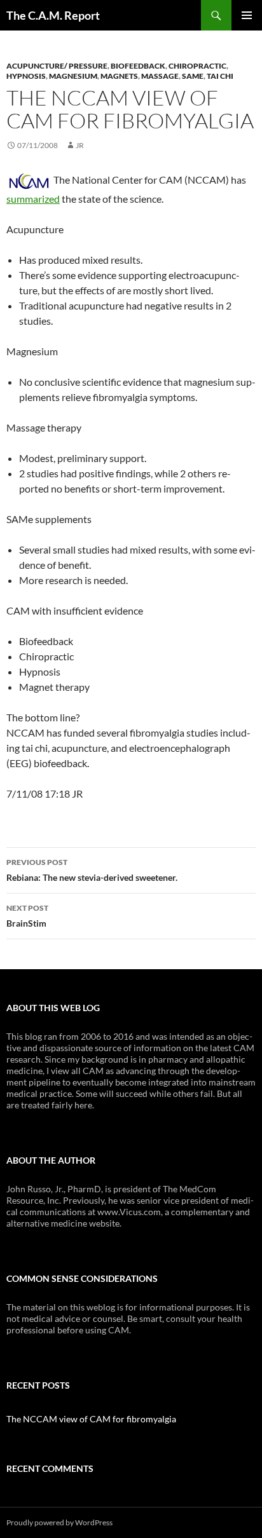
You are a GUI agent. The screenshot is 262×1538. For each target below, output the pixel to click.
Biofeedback (138, 66)
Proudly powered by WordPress (59, 1522)
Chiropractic (197, 66)
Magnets (119, 76)
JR (80, 145)
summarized (33, 199)
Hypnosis (26, 76)
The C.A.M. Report (53, 15)
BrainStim (27, 916)
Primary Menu (246, 15)
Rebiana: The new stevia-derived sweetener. (91, 870)
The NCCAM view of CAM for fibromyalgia (91, 1418)
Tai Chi (220, 76)
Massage (160, 76)
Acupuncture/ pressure (56, 66)
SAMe (192, 76)
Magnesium (73, 76)
